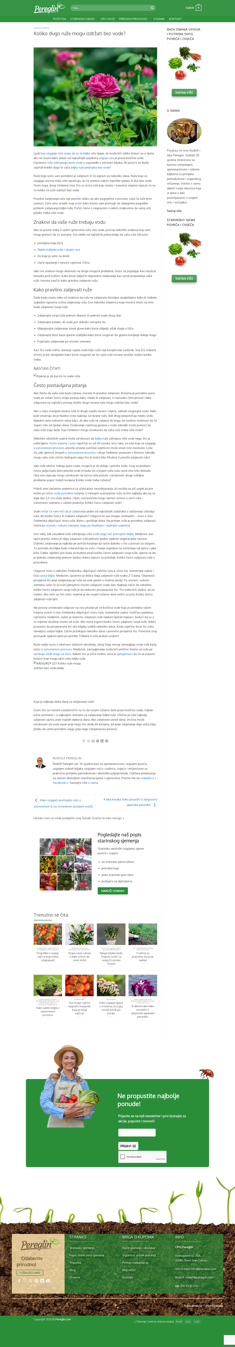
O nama (159, 19)
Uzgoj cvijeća (41, 28)
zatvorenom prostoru (50, 448)
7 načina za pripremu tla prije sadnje (142, 956)
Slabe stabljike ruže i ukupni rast (58, 249)
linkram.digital (165, 1321)
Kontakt (175, 19)
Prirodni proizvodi (133, 19)
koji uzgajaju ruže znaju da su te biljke (65, 153)
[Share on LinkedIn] (102, 741)
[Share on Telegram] (106, 741)
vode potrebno (64, 493)
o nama (93, 782)
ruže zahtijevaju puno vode (64, 162)
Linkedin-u (147, 778)
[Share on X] (88, 741)
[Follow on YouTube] (48, 1281)
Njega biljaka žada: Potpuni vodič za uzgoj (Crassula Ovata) (111, 958)
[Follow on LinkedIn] (42, 1281)
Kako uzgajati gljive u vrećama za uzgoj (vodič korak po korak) (111, 1008)
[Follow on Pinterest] (37, 1281)
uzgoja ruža (106, 158)
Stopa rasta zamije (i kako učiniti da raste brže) (79, 956)
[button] (193, 8)
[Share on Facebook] (84, 741)
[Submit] (152, 8)
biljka (98, 438)
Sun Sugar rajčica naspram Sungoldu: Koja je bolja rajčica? (79, 1008)
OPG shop (108, 19)
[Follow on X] (31, 1281)
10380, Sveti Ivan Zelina (190, 1260)
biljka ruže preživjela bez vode (90, 167)
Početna (59, 19)
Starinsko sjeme (82, 19)
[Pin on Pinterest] (97, 741)
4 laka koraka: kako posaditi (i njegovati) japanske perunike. (142, 1011)
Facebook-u (60, 782)
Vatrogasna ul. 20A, (188, 1255)
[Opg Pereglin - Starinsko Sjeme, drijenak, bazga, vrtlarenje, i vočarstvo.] (50, 7)
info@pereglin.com (203, 1269)
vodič (78, 203)
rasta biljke (47, 575)
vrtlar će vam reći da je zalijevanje (63, 511)
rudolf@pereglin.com (199, 1277)
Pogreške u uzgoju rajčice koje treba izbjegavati (48, 956)
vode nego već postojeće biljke (113, 534)
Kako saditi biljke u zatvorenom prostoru (47, 1011)
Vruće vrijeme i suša (62, 443)
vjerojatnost (125, 654)
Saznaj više (174, 211)
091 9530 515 (189, 1286)
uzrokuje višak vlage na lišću (52, 654)
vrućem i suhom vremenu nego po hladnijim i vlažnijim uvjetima (88, 525)
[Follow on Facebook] (19, 1281)
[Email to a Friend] (93, 741)
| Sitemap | (141, 1321)
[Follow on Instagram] (25, 1281)
